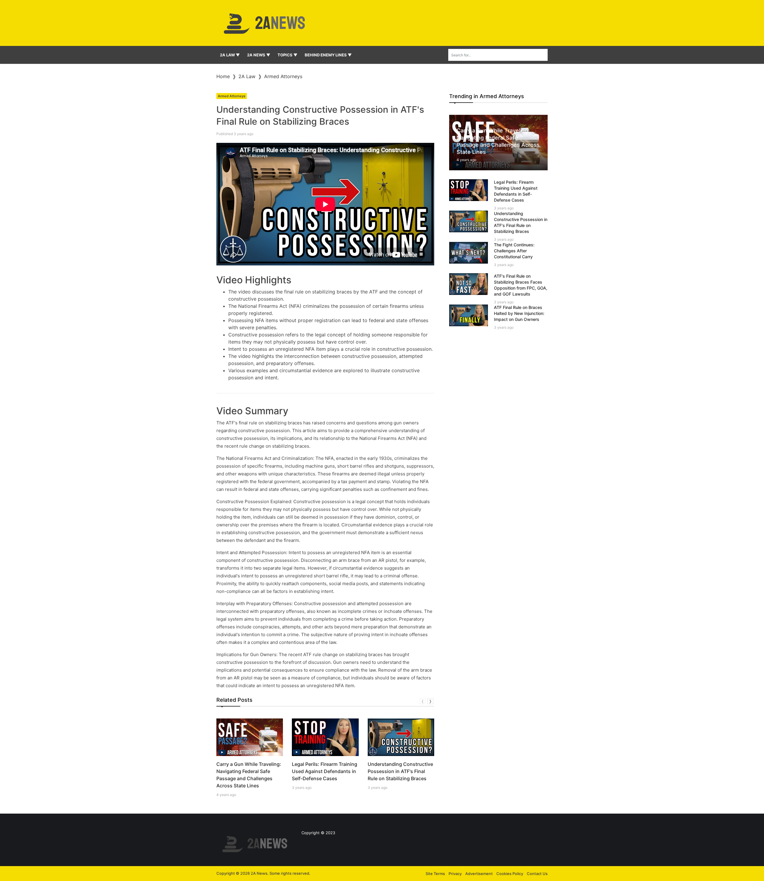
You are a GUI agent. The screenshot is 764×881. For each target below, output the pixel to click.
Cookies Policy (509, 873)
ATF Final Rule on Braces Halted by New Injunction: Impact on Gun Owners (519, 313)
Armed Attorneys (283, 76)
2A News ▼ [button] (258, 54)
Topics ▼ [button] (288, 54)
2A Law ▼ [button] (230, 54)
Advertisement (479, 873)
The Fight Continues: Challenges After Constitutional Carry (514, 250)
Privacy (455, 873)
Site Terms (435, 873)
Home (223, 76)
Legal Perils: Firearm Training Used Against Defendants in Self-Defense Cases (324, 771)
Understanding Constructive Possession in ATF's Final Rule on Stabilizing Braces (400, 771)
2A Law (246, 76)
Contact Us (537, 873)
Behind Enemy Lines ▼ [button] (328, 54)
